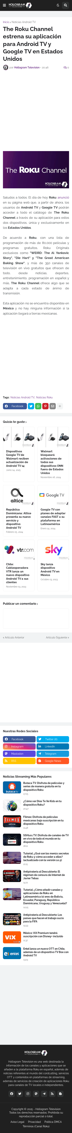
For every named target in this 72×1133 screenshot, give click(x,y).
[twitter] (20, 1094)
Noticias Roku (44, 397)
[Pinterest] (45, 406)
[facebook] (11, 1094)
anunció (63, 197)
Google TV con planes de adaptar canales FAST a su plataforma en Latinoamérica (53, 517)
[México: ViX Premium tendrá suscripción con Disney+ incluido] (12, 937)
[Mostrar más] (60, 406)
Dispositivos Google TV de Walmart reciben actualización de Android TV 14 (17, 459)
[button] (4, 5)
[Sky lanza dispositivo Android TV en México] (53, 550)
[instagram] (28, 1094)
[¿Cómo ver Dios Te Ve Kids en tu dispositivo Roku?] (12, 806)
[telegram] (44, 1094)
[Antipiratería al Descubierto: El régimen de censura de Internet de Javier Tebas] (12, 876)
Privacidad (34, 1121)
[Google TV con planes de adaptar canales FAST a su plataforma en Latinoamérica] (53, 495)
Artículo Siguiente (56, 637)
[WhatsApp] (38, 406)
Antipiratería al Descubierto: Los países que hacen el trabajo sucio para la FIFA (43, 918)
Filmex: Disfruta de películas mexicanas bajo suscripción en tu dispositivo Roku (43, 820)
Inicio (6, 22)
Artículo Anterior (14, 637)
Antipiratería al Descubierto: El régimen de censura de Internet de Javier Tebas (44, 875)
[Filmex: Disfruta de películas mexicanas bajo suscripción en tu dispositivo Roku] (12, 821)
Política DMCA (53, 1121)
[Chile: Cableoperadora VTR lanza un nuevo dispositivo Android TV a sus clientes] (18, 550)
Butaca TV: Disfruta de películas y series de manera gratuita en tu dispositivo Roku (43, 786)
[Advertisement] (36, 110)
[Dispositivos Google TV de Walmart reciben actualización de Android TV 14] (18, 437)
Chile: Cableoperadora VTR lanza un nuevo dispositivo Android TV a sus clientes (17, 573)
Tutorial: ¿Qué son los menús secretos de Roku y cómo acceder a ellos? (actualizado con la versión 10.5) (46, 857)
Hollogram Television (48, 1109)
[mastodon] (36, 1094)
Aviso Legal (17, 1121)
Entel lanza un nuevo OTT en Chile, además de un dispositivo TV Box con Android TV (45, 952)
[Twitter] (31, 406)
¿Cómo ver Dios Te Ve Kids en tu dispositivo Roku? (42, 803)
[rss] (52, 1094)
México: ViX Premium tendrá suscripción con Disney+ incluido (43, 934)
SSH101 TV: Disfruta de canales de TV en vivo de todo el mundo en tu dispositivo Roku (46, 838)
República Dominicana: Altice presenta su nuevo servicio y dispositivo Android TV (18, 518)
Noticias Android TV (24, 22)
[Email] (52, 406)
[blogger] (60, 1094)
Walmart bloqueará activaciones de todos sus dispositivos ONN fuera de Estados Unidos (52, 462)
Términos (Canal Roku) (36, 1126)
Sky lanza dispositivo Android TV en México (50, 570)
